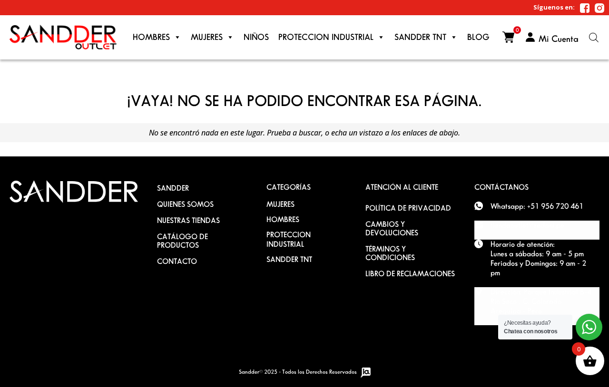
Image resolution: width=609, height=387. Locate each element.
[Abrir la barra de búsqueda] (594, 37)
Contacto (177, 261)
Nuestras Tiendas (188, 220)
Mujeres (207, 37)
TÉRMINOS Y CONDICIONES (390, 253)
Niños (256, 37)
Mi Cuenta (559, 39)
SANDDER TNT (289, 259)
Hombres (151, 37)
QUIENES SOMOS (185, 204)
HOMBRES (282, 219)
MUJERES (280, 204)
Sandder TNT (420, 37)
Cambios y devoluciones (391, 228)
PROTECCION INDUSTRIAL (325, 37)
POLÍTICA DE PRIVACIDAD (408, 208)
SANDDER (173, 188)
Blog (478, 37)
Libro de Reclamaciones (410, 273)
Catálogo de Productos (182, 241)
